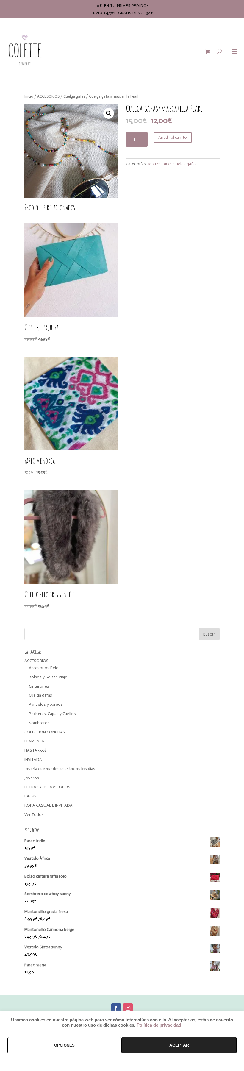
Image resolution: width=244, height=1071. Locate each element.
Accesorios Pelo (44, 667)
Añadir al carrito (172, 137)
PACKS (30, 796)
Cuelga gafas (74, 96)
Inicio (28, 96)
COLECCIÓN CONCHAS (44, 732)
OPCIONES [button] (64, 1045)
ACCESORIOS (48, 96)
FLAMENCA (34, 741)
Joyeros (31, 777)
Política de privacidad (159, 1025)
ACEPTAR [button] (179, 1045)
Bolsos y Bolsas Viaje (48, 677)
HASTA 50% (35, 750)
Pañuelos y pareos (46, 704)
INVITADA (33, 759)
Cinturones (39, 686)
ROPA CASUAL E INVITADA (48, 805)
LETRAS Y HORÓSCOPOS (47, 786)
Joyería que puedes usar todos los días (59, 768)
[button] (108, 113)
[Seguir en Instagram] (128, 1008)
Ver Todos (34, 814)
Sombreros (39, 722)
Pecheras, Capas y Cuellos (52, 713)
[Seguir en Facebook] (116, 1008)
